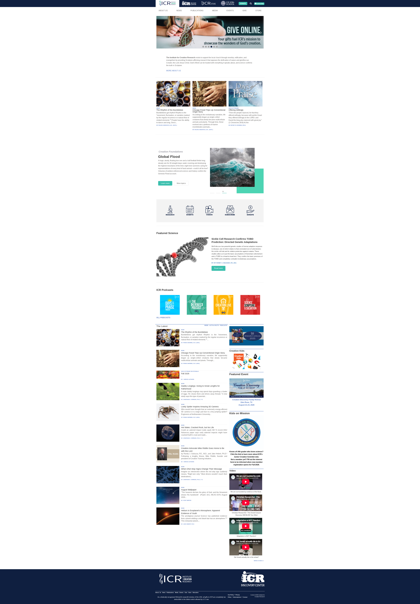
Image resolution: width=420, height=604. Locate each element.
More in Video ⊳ (259, 560)
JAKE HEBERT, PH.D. (188, 524)
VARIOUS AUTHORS (188, 379)
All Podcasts (163, 318)
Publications (197, 10)
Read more (218, 268)
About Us (163, 10)
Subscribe (260, 3)
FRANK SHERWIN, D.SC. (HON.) (191, 342)
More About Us (173, 71)
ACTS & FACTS (214, 325)
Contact (245, 597)
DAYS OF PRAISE (234, 108)
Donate (243, 3)
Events (230, 10)
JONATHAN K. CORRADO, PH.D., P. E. (193, 399)
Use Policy (231, 594)
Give (244, 10)
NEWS (158, 108)
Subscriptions (237, 597)
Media (215, 10)
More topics (181, 183)
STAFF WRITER (187, 500)
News (179, 10)
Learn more (165, 183)
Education (195, 592)
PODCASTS (223, 325)
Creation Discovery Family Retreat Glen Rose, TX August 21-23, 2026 (246, 402)
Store (258, 10)
